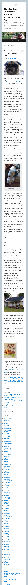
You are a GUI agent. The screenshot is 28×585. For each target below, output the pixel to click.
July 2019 (6, 459)
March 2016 (6, 507)
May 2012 (6, 562)
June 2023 (6, 438)
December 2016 (7, 492)
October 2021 (7, 446)
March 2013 (6, 549)
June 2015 (6, 521)
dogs (9, 381)
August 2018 (7, 469)
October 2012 (7, 557)
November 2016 (7, 494)
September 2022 (8, 443)
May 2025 (6, 423)
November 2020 (7, 450)
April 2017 (6, 487)
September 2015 (8, 517)
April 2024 (6, 433)
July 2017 (6, 484)
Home (5, 40)
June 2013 (6, 546)
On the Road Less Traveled (14, 377)
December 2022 (7, 441)
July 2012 (6, 561)
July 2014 (6, 533)
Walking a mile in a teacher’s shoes (12, 404)
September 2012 (8, 559)
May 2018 (6, 474)
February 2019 (7, 464)
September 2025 (8, 422)
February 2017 (7, 489)
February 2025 (7, 427)
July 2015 (6, 520)
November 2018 (7, 466)
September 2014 (8, 531)
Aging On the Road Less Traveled (12, 573)
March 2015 (6, 525)
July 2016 (6, 500)
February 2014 (7, 539)
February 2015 (7, 526)
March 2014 (6, 538)
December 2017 (7, 477)
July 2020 (6, 451)
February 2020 (7, 454)
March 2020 (6, 453)
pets (22, 381)
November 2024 (7, 428)
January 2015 (7, 528)
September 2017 (8, 481)
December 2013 (7, 541)
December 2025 (7, 418)
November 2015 (7, 513)
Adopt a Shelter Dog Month (10, 378)
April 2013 (6, 548)
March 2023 (6, 440)
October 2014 (7, 530)
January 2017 (7, 490)
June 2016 (6, 502)
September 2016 (8, 497)
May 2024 (6, 431)
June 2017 (6, 485)
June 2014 (6, 534)
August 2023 (7, 436)
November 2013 (7, 543)
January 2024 (7, 435)
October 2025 (7, 420)
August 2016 (7, 498)
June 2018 (6, 472)
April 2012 (6, 564)
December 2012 (7, 554)
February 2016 (7, 508)
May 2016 (6, 503)
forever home (13, 381)
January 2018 (7, 476)
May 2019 (6, 461)
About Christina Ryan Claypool (15, 40)
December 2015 (7, 512)
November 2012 (7, 556)
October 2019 (7, 456)
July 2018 (6, 471)
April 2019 (6, 463)
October (18, 381)
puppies (5, 383)
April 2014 (6, 536)
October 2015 (7, 515)
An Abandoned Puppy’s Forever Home (10, 53)
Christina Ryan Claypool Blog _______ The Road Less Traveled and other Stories (14, 14)
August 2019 (7, 458)
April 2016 (6, 505)
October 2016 (7, 495)
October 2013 (7, 544)
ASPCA (12, 328)
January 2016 (7, 510)
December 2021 (7, 445)
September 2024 (8, 430)
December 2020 (7, 448)
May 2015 (6, 523)
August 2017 (7, 482)
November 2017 (7, 479)
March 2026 (6, 417)
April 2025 (6, 425)
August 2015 (7, 518)
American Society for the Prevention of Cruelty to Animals (13, 81)
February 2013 (7, 551)
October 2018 (7, 467)
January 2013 (7, 553)
